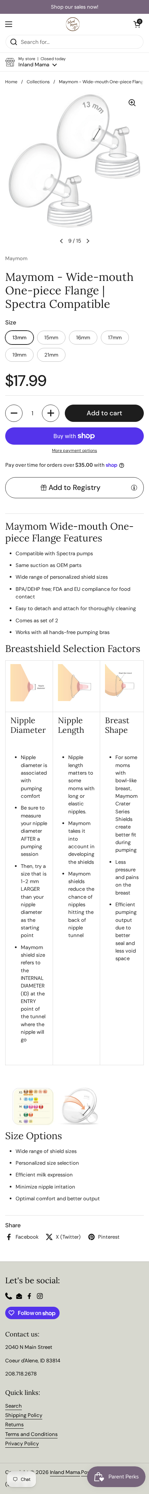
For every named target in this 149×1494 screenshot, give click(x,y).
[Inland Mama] (72, 24)
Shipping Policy (23, 1415)
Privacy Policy (22, 1443)
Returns (14, 1424)
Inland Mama (65, 1472)
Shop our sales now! (74, 7)
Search (13, 1405)
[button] (35, 62)
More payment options (74, 450)
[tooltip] (134, 487)
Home (11, 82)
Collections (38, 82)
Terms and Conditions (31, 1434)
